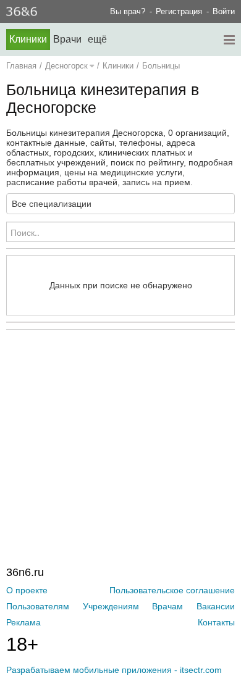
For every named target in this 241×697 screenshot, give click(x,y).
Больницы (161, 65)
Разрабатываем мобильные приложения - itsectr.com (114, 670)
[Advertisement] (123, 422)
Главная (21, 65)
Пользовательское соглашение (172, 590)
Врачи (67, 39)
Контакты (216, 622)
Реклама (23, 622)
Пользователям (37, 606)
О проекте (27, 590)
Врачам (167, 606)
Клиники (28, 39)
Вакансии (216, 606)
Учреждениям (111, 606)
